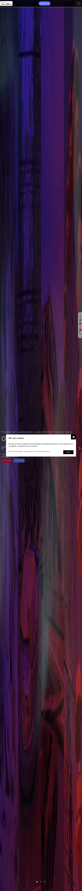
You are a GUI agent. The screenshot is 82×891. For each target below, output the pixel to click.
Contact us (44, 3)
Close (68, 452)
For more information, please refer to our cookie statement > (29, 451)
